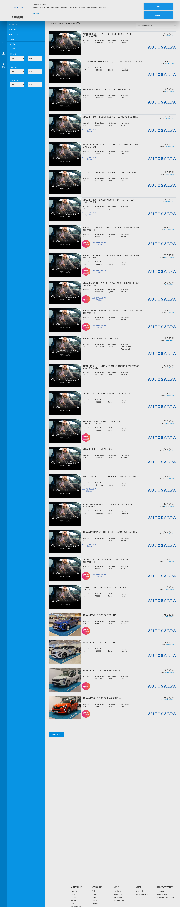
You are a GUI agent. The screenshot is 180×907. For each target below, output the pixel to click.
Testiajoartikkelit (120, 900)
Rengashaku (160, 891)
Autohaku (117, 891)
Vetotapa (12, 39)
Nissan (94, 900)
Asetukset (35, 13)
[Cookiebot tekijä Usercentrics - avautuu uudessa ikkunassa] (18, 17)
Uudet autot (118, 894)
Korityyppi (12, 29)
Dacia (94, 897)
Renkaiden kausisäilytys (165, 897)
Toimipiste (12, 49)
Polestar (95, 903)
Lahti (73, 903)
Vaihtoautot (118, 897)
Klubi (3, 54)
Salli (158, 6)
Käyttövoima (13, 24)
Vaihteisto (12, 44)
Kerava (73, 900)
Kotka (73, 894)
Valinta (157, 15)
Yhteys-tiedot (3, 67)
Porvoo (73, 897)
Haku (3, 31)
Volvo (94, 891)
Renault (95, 894)
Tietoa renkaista (162, 894)
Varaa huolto (3, 43)
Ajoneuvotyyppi (14, 34)
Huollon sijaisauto (141, 894)
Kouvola (74, 891)
